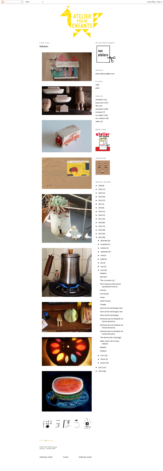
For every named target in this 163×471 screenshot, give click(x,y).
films (97, 106)
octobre (103, 248)
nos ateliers (100, 115)
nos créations (100, 118)
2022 (100, 200)
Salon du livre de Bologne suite (111, 312)
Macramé (103, 277)
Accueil (65, 457)
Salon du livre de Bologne (109, 315)
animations (100, 100)
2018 (100, 215)
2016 (100, 223)
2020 (100, 208)
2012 (100, 237)
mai (102, 267)
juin (101, 263)
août (102, 256)
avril (102, 270)
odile (97, 85)
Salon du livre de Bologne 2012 (111, 308)
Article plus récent (45, 457)
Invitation (103, 273)
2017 (100, 219)
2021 (100, 204)
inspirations (51, 448)
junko (97, 88)
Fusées (102, 297)
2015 (100, 226)
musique (99, 112)
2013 (100, 234)
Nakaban (43, 46)
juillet (102, 259)
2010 (100, 371)
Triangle (103, 305)
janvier (103, 363)
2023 (100, 197)
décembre (104, 241)
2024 (100, 193)
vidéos (98, 122)
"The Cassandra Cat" (107, 281)
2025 (100, 189)
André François (105, 301)
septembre (104, 252)
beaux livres (100, 103)
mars (102, 356)
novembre (104, 244)
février (103, 359)
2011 (100, 368)
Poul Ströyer (104, 294)
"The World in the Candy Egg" (110, 338)
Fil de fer (103, 290)
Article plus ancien (85, 457)
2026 (100, 186)
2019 (100, 212)
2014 (100, 230)
